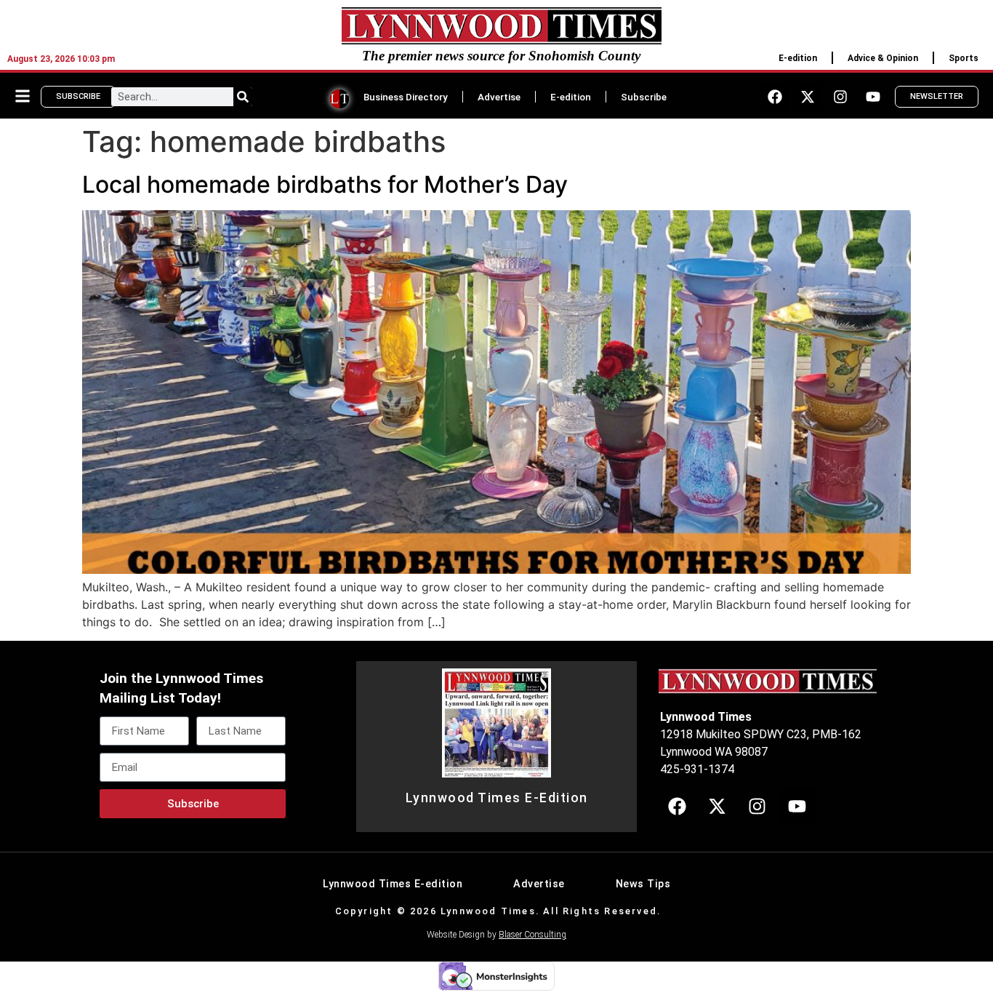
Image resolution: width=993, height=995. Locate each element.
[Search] (242, 96)
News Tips (643, 884)
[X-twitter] (807, 96)
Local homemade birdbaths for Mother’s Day (325, 184)
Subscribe (644, 97)
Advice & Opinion (883, 58)
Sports (963, 58)
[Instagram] (840, 96)
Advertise (499, 97)
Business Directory (405, 97)
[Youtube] (873, 96)
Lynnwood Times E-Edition (497, 798)
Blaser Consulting (532, 935)
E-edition (798, 58)
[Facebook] (774, 96)
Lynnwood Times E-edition (392, 884)
